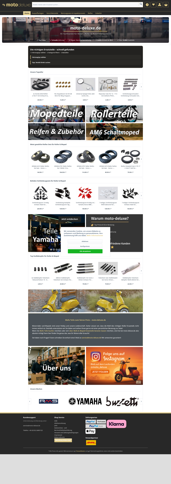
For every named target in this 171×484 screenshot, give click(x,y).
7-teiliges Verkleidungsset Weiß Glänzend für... (108, 204)
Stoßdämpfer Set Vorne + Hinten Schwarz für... (85, 279)
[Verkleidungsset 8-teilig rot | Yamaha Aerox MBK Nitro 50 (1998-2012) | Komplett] (85, 193)
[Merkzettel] (153, 4)
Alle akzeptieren (85, 251)
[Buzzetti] (85, 401)
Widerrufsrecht (59, 437)
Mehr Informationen (95, 235)
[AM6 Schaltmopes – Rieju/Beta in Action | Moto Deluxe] (114, 131)
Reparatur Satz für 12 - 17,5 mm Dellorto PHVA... (108, 95)
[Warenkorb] (166, 4)
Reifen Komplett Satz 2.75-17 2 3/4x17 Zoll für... (130, 167)
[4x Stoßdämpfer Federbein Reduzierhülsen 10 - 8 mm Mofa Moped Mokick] (40, 268)
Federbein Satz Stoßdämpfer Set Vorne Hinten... (108, 279)
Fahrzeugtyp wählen (39, 57)
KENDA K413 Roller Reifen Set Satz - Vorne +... (40, 167)
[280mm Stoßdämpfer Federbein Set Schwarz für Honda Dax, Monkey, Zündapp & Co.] (63, 268)
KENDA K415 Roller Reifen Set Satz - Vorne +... (108, 167)
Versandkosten (80, 451)
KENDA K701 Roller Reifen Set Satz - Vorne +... (85, 167)
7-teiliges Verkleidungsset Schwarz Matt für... (130, 204)
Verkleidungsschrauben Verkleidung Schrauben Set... (130, 95)
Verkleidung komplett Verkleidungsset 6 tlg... (63, 204)
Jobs (55, 425)
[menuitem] (147, 4)
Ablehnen (85, 241)
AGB (55, 421)
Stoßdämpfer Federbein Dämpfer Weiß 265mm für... (130, 279)
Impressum (58, 435)
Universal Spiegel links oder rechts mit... (85, 95)
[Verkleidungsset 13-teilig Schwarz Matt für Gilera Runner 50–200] (40, 193)
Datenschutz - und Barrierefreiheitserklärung (63, 429)
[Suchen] (141, 4)
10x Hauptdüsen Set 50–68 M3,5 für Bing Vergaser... (63, 95)
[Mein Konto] (159, 4)
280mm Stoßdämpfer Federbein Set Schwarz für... (63, 279)
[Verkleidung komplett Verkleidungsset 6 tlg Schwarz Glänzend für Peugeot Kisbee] (63, 193)
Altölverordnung (60, 423)
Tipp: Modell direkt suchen (41, 62)
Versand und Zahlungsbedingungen (66, 433)
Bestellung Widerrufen (63, 440)
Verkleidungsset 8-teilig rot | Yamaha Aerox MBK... (85, 204)
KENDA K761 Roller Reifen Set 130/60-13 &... (63, 167)
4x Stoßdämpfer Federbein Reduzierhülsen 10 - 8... (40, 279)
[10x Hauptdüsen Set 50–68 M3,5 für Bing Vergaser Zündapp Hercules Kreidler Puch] (63, 84)
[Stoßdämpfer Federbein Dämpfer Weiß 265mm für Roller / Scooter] (130, 268)
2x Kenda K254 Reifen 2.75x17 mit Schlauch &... (40, 95)
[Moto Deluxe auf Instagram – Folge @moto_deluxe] (114, 366)
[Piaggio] (122, 401)
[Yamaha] (49, 401)
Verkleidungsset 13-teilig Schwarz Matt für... (40, 204)
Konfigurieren (85, 246)
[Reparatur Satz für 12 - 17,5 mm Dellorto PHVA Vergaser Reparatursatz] (108, 84)
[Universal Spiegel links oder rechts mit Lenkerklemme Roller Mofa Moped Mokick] (85, 84)
